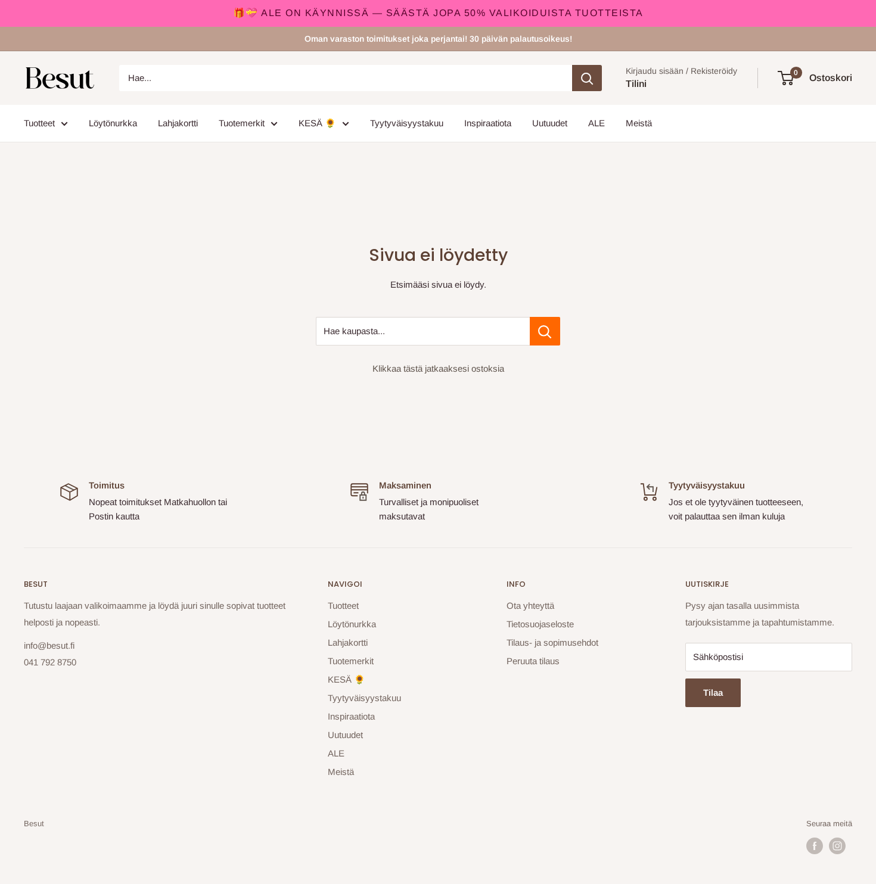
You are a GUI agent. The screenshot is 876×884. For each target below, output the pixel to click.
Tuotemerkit (242, 123)
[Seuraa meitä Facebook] (814, 846)
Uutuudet (549, 123)
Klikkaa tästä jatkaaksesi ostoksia (438, 368)
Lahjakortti (178, 123)
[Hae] (587, 78)
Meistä (639, 123)
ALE (596, 123)
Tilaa (713, 692)
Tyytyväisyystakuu (406, 123)
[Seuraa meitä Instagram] (837, 846)
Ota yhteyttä (530, 605)
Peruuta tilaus (533, 661)
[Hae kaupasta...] (545, 331)
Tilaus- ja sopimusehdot (552, 642)
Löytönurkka (113, 123)
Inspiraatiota (487, 123)
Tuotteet (39, 123)
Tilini (636, 84)
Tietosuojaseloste (540, 624)
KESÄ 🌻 (317, 123)
